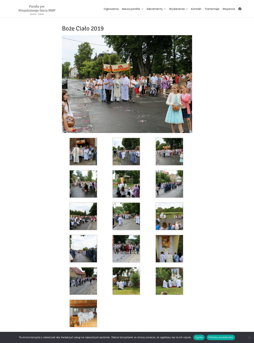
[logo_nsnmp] (37, 5)
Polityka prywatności (220, 337)
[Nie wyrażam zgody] (249, 337)
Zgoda (199, 337)
